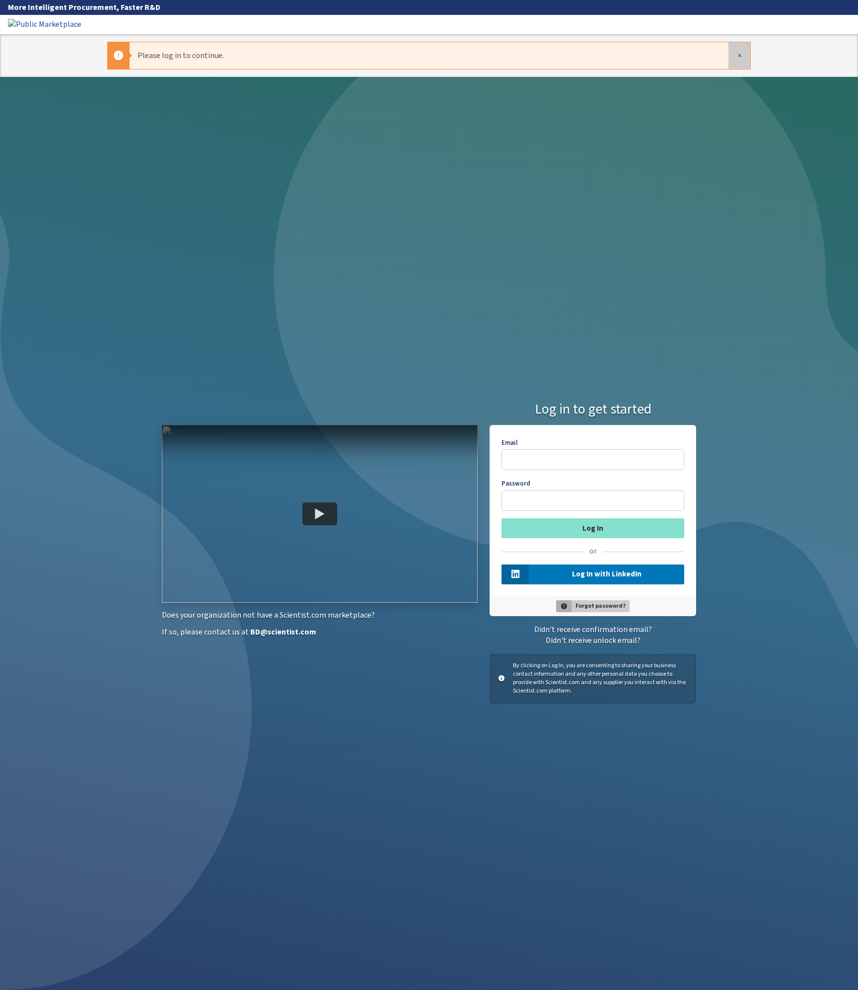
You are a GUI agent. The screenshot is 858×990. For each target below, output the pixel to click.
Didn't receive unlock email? (593, 640)
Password (515, 484)
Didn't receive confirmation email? (593, 629)
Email (509, 443)
